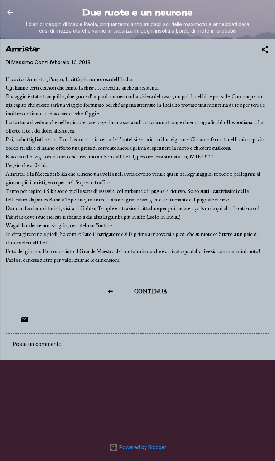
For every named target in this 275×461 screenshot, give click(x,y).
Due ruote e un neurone (137, 12)
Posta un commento (37, 344)
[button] (265, 50)
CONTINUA (150, 291)
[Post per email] (24, 322)
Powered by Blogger (142, 447)
